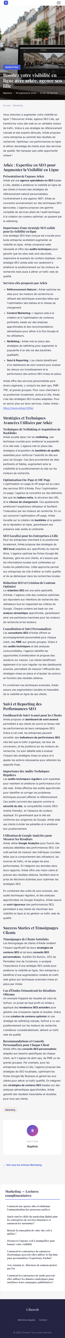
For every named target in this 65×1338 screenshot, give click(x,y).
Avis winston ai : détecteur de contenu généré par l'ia (32, 1267)
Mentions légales (26, 1320)
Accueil (6, 105)
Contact (43, 1320)
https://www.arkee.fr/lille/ (18, 408)
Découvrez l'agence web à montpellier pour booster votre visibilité (31, 1242)
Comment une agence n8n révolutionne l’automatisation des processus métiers (28, 1208)
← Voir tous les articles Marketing (22, 1164)
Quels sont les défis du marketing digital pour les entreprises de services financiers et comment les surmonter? (32, 1220)
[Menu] (59, 2)
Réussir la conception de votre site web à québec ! (29, 1232)
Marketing (11, 67)
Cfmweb (32, 1309)
